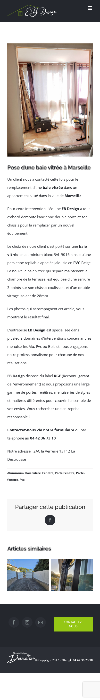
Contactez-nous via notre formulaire (40, 429)
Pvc (22, 480)
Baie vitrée (33, 473)
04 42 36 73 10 (43, 438)
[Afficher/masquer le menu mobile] (90, 8)
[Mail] (40, 622)
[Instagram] (27, 622)
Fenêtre (47, 473)
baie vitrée (53, 187)
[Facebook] (13, 622)
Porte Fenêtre (65, 473)
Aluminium (15, 473)
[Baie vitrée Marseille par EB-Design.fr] (50, 100)
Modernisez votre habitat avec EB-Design (72, 587)
